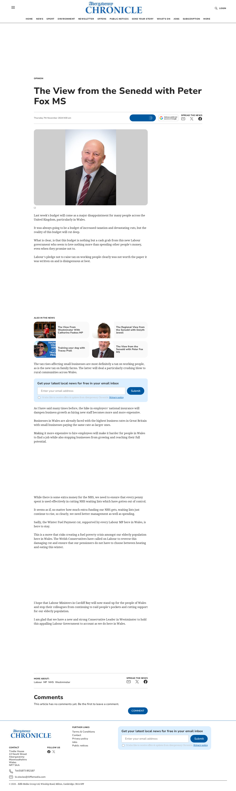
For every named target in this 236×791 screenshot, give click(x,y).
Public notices (80, 745)
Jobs (74, 742)
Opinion (38, 78)
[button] (13, 7)
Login (222, 8)
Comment (137, 710)
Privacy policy (80, 738)
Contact (76, 735)
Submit (135, 391)
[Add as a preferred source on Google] (168, 118)
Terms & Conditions (83, 731)
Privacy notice (116, 397)
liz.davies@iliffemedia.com (30, 777)
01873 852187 (27, 770)
